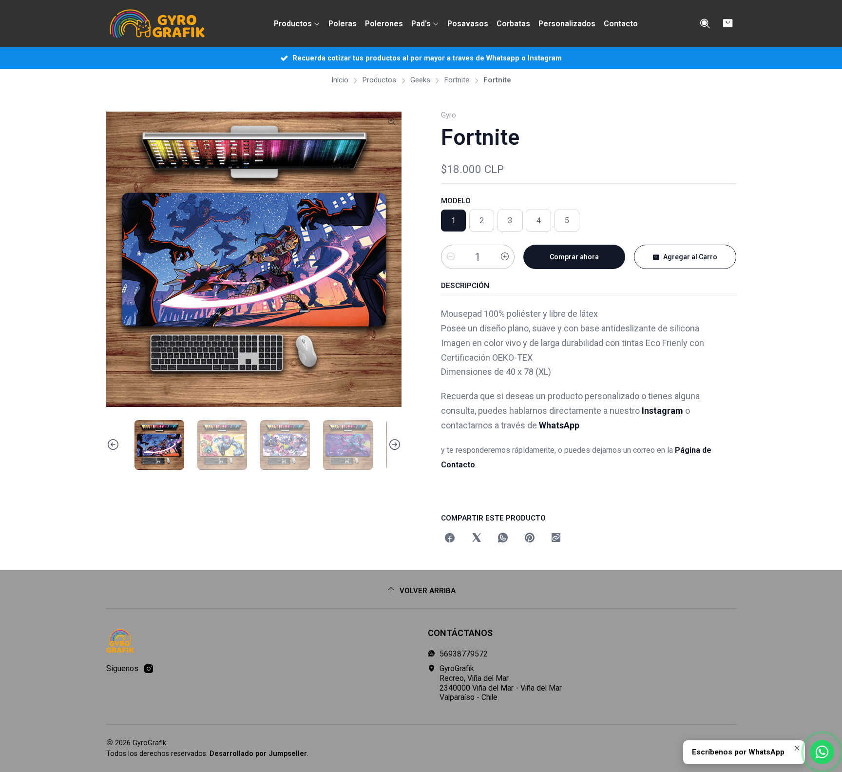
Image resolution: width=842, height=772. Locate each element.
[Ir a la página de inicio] (157, 24)
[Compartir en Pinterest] (529, 538)
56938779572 (464, 653)
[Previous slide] (113, 445)
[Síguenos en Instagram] (148, 669)
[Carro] (728, 23)
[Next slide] (394, 445)
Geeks (420, 80)
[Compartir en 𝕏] (476, 538)
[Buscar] (705, 24)
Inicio (339, 80)
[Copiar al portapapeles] (556, 538)
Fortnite (456, 80)
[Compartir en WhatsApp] (503, 538)
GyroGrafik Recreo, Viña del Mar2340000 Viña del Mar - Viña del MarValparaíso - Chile (501, 683)
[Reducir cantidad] (450, 257)
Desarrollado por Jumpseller (258, 754)
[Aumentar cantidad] (505, 257)
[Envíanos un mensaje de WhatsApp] (822, 752)
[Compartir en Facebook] (450, 538)
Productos (379, 80)
